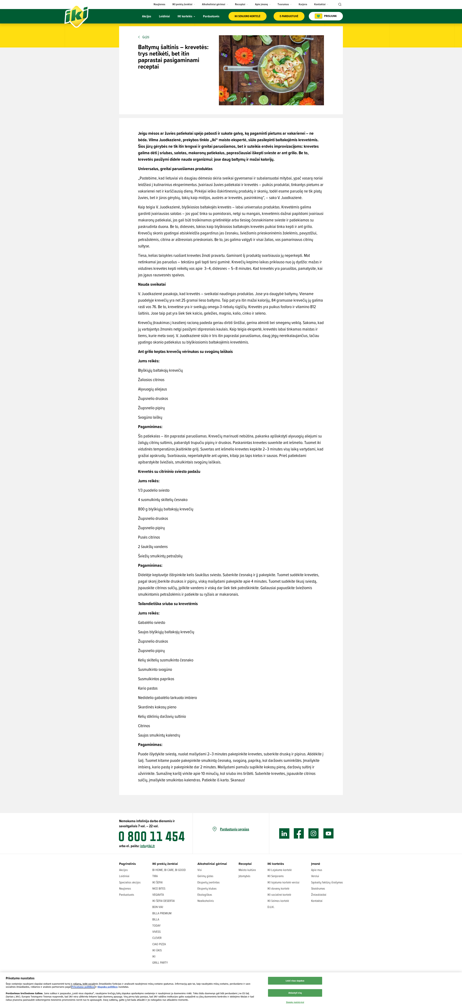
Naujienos (125, 888)
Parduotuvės (126, 894)
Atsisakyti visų (295, 992)
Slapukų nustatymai (295, 1002)
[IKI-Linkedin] (284, 833)
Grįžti (145, 37)
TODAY (156, 925)
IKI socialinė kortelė (279, 894)
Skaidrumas (318, 888)
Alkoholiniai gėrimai (212, 863)
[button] (183, 4)
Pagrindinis (127, 863)
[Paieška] (339, 4)
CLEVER (157, 937)
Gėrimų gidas (205, 876)
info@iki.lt (147, 845)
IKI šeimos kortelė (278, 900)
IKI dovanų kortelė (278, 888)
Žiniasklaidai (318, 894)
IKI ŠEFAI (157, 882)
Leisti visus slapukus (295, 980)
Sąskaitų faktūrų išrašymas (327, 882)
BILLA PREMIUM (161, 913)
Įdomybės (244, 876)
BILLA (155, 919)
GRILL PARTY (160, 962)
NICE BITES (158, 888)
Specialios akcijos (130, 882)
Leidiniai (124, 876)
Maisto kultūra (247, 870)
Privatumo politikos (83, 986)
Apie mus (316, 870)
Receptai (245, 863)
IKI (153, 956)
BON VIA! (157, 907)
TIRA (155, 876)
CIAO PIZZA (159, 944)
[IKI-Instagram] (313, 833)
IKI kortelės (275, 863)
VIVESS (156, 931)
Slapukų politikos (107, 986)
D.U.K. (270, 907)
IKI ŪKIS (157, 950)
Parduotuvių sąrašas (234, 829)
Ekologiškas (204, 894)
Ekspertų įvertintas (208, 882)
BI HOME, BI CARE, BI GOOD (169, 870)
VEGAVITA (158, 894)
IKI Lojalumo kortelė (279, 870)
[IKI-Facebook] (299, 833)
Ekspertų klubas (207, 888)
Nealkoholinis (205, 900)
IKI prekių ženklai (165, 863)
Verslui (315, 876)
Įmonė (315, 863)
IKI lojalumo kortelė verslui (283, 882)
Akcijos (123, 870)
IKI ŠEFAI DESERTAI (163, 900)
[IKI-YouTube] (328, 833)
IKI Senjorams (275, 876)
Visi (199, 870)
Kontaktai (316, 900)
